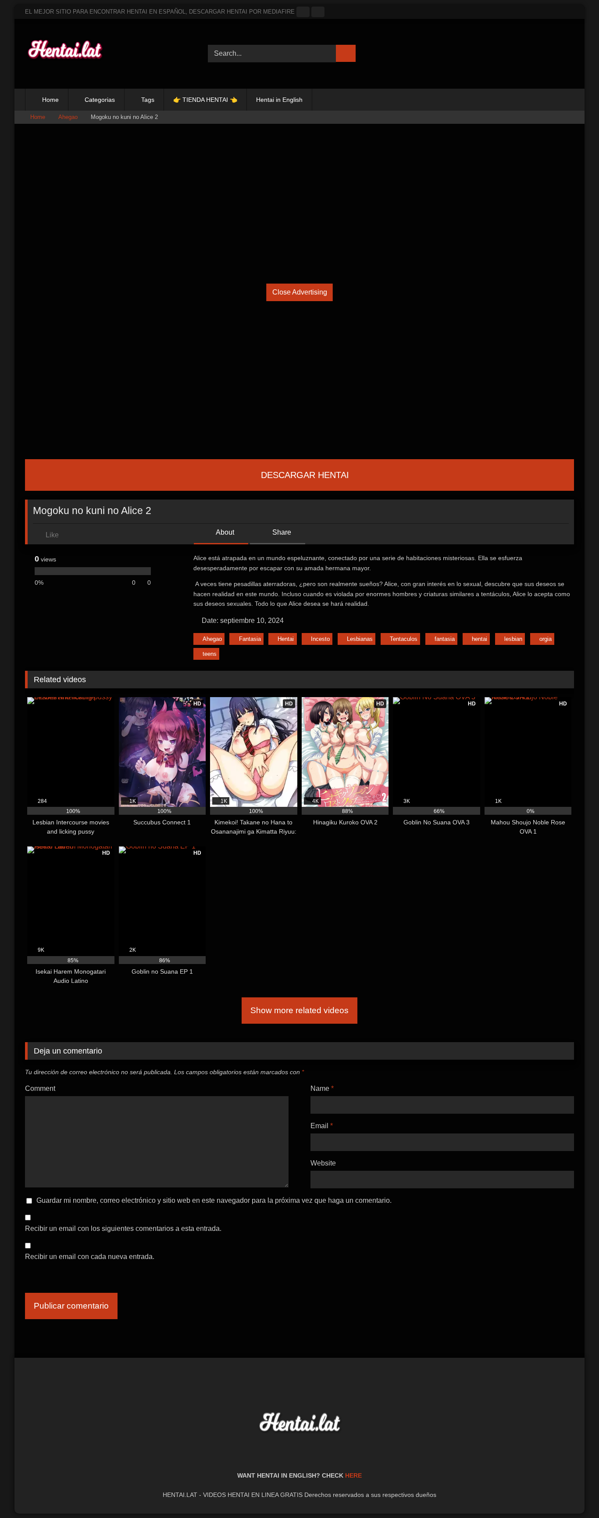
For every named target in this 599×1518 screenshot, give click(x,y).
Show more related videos (299, 1010)
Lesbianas (360, 639)
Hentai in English (279, 99)
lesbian (513, 639)
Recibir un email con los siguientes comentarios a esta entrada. (123, 1228)
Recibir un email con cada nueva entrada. (89, 1256)
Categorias (100, 99)
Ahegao (68, 117)
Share (281, 532)
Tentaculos (403, 639)
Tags (147, 99)
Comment (40, 1088)
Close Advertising (299, 292)
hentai (479, 639)
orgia (545, 639)
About (224, 532)
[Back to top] (572, 1491)
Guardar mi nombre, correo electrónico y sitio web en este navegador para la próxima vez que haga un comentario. (214, 1200)
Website (323, 1163)
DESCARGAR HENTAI (303, 475)
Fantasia (250, 639)
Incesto (320, 639)
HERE (353, 1475)
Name (322, 1088)
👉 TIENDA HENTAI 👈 (205, 99)
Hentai (286, 639)
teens (210, 654)
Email (321, 1126)
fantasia (445, 639)
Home (50, 99)
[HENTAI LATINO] (64, 54)
